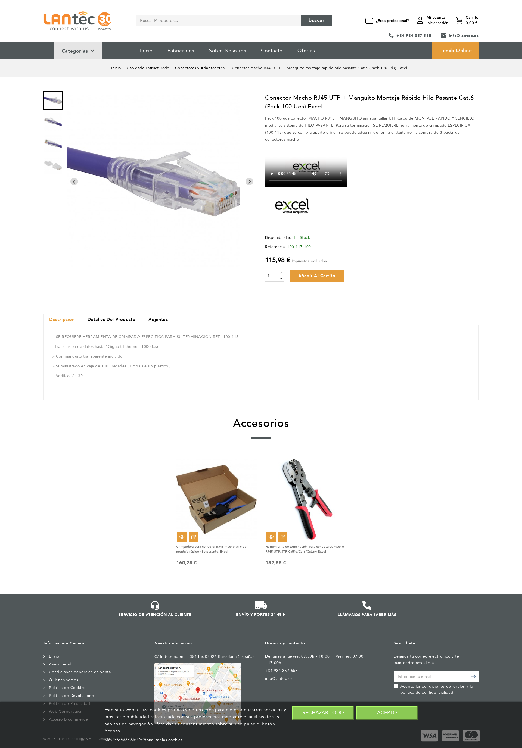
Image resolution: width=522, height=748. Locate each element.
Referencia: (275, 246)
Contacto (272, 50)
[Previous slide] (74, 181)
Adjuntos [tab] (158, 320)
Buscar (316, 20)
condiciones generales (443, 686)
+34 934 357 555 (413, 35)
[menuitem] (53, 100)
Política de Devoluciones (72, 695)
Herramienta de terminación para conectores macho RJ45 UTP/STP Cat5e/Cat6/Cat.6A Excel (304, 549)
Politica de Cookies (67, 687)
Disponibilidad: (279, 237)
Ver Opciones (193, 537)
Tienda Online (455, 50)
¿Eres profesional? (392, 20)
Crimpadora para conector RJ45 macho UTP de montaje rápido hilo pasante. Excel (211, 549)
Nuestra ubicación (173, 643)
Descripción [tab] (62, 320)
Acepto (387, 712)
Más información (120, 740)
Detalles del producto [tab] (112, 320)
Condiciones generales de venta (80, 672)
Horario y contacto (285, 643)
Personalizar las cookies (160, 740)
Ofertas (306, 50)
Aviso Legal (60, 664)
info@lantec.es (463, 35)
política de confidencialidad (426, 692)
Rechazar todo (323, 712)
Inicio (146, 50)
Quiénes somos (63, 680)
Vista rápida (182, 537)
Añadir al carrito (316, 276)
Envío (54, 656)
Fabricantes (180, 50)
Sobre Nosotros (227, 50)
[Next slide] (249, 181)
